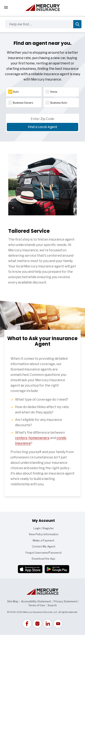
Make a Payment (43, 540)
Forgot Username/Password (43, 552)
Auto (16, 91)
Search (52, 605)
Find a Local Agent (42, 127)
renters (21, 438)
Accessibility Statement (36, 601)
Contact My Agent (43, 546)
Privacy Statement (65, 601)
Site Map (12, 601)
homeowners (39, 438)
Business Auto (58, 102)
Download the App (43, 558)
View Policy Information (43, 534)
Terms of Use (36, 605)
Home (53, 91)
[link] (27, 623)
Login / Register (43, 528)
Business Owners (23, 102)
